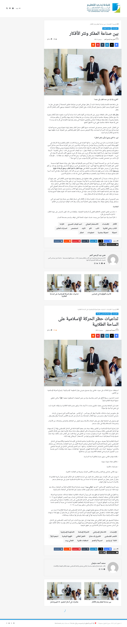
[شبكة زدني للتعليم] (103, 8)
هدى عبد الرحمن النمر (109, 39)
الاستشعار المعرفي (92, 224)
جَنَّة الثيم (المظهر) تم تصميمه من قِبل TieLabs (82, 623)
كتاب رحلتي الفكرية (109, 228)
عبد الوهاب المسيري (74, 224)
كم (90, 228)
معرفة (114, 232)
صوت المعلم (106, 28)
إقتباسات (105, 224)
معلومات (90, 232)
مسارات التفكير (61, 228)
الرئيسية (114, 24)
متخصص (74, 228)
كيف (83, 228)
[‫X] (99, 263)
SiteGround (58, 623)
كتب (96, 228)
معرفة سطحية (103, 232)
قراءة (61, 224)
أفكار (114, 224)
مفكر (81, 232)
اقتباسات (108, 24)
